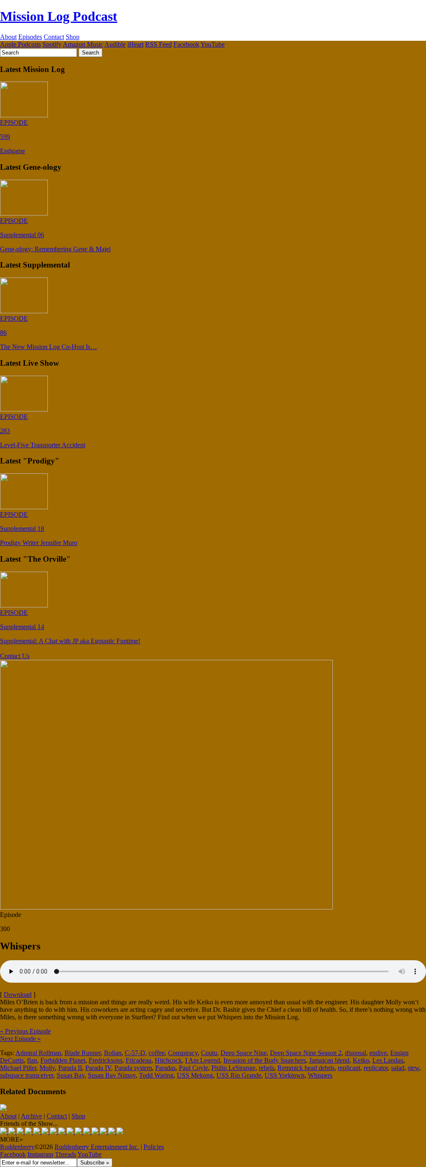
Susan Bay (70, 1075)
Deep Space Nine (243, 1052)
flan (32, 1060)
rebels (266, 1067)
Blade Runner (82, 1052)
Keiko (361, 1060)
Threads (65, 1154)
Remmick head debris (305, 1067)
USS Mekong (195, 1075)
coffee (157, 1052)
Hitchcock (168, 1060)
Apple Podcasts (20, 44)
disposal (355, 1052)
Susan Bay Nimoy (112, 1075)
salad (397, 1067)
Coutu (209, 1052)
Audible (115, 44)
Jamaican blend (329, 1060)
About (8, 36)
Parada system (133, 1067)
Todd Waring (156, 1075)
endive (378, 1052)
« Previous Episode (25, 1031)
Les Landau (388, 1060)
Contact (54, 36)
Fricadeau (138, 1060)
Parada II (70, 1067)
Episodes (30, 36)
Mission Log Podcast (58, 16)
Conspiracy (183, 1052)
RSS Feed (158, 44)
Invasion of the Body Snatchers (264, 1060)
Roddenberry (17, 1146)
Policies (154, 1146)
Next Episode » (20, 1038)
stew (413, 1067)
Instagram (40, 1154)
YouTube (213, 44)
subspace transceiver (26, 1075)
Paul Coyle (193, 1067)
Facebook (186, 44)
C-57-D (135, 1052)
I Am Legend (202, 1060)
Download (18, 994)
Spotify (52, 44)
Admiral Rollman (38, 1052)
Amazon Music (83, 44)
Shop (72, 36)
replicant (349, 1067)
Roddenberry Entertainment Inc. (96, 1146)
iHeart (135, 44)
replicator (376, 1067)
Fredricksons (105, 1060)
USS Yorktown (285, 1075)
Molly (47, 1067)
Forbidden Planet (62, 1060)
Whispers (320, 1075)
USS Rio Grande (238, 1075)
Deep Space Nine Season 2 (306, 1052)
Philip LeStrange (233, 1067)
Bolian (112, 1052)
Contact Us (15, 655)
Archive (31, 1116)
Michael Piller (18, 1067)
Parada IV (98, 1067)
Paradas (165, 1067)
